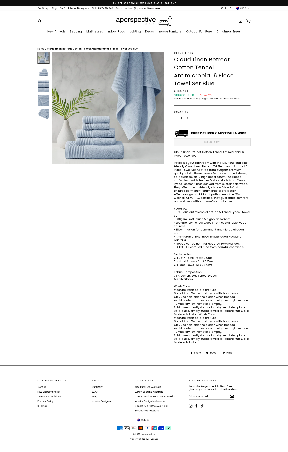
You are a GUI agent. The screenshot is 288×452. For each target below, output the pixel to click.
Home (41, 48)
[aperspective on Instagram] (190, 406)
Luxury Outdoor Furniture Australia (154, 396)
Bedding (76, 31)
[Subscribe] (232, 396)
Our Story (43, 8)
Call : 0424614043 (102, 8)
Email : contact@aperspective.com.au (138, 8)
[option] (144, 2)
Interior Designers (78, 8)
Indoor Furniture (170, 31)
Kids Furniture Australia (148, 387)
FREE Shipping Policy (49, 391)
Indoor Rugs (116, 31)
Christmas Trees (228, 31)
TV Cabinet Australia (147, 410)
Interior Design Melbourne (150, 401)
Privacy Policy (46, 401)
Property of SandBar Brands (144, 439)
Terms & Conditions (49, 396)
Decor (149, 31)
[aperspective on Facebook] (196, 406)
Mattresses (94, 31)
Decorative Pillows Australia (151, 406)
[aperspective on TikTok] (202, 406)
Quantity (181, 112)
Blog (54, 8)
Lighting (135, 31)
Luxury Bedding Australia (149, 391)
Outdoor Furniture (199, 31)
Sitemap (43, 406)
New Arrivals (56, 31)
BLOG (95, 391)
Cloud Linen (184, 53)
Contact (43, 387)
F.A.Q (62, 8)
